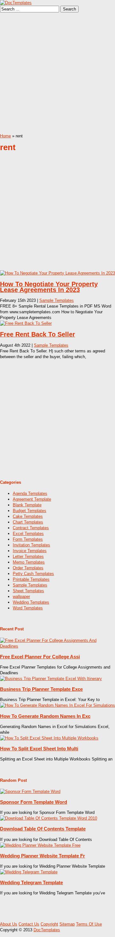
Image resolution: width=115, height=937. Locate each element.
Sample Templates (56, 300)
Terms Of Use (89, 924)
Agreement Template (32, 499)
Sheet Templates (28, 590)
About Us (8, 924)
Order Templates (28, 568)
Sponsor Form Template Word (33, 802)
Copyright (49, 924)
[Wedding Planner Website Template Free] (40, 845)
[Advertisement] (57, 73)
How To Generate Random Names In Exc (45, 716)
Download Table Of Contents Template (43, 828)
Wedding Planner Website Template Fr (42, 855)
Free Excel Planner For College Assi (40, 656)
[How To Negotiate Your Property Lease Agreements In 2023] (57, 273)
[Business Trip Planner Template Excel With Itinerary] (51, 678)
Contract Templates (31, 527)
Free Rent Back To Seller (37, 334)
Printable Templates (31, 579)
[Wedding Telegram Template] (28, 872)
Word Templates (28, 608)
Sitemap (67, 924)
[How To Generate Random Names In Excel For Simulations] (57, 705)
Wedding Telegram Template (31, 882)
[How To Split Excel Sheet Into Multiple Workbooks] (49, 738)
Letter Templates (28, 556)
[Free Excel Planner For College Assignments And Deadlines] (57, 646)
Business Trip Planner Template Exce (41, 689)
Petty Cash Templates (33, 573)
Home (5, 136)
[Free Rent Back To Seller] (26, 323)
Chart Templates (28, 522)
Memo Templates (29, 562)
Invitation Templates (31, 545)
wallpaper (21, 596)
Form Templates (28, 539)
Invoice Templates (30, 550)
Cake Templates (28, 516)
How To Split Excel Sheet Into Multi (39, 748)
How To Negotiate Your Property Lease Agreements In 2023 (49, 287)
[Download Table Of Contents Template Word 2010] (48, 818)
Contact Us (29, 924)
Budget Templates (29, 510)
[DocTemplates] (16, 2)
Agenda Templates (30, 493)
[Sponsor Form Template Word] (30, 791)
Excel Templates (28, 533)
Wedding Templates (31, 602)
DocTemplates (47, 929)
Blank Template (27, 505)
